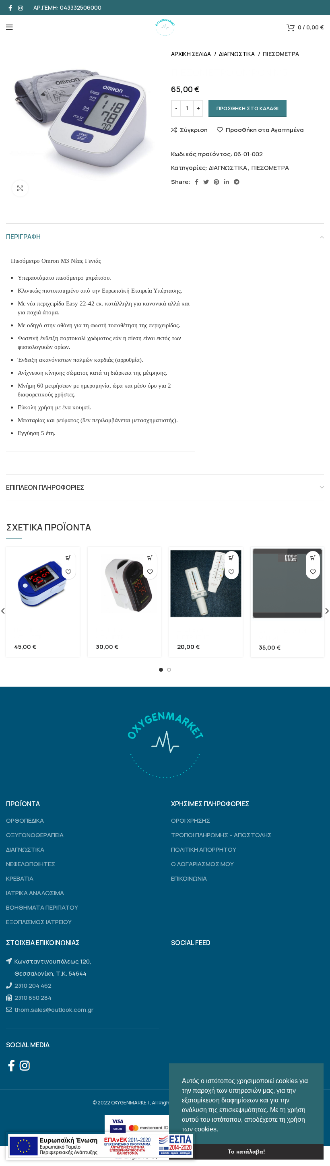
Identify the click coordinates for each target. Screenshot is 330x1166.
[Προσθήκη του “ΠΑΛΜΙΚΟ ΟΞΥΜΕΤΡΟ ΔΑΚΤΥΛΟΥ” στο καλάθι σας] (150, 558)
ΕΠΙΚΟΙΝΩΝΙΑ (189, 878)
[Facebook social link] (10, 7)
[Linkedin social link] (226, 182)
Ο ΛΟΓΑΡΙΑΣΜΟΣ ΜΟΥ (202, 864)
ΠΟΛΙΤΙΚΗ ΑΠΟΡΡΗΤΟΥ (203, 849)
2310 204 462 (33, 985)
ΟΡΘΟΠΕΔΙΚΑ (25, 820)
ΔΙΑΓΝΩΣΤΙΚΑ (237, 54)
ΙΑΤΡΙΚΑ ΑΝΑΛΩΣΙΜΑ (35, 893)
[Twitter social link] (206, 182)
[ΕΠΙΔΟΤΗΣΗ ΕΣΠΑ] (100, 1146)
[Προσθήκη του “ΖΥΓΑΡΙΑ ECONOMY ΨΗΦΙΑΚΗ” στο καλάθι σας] (313, 558)
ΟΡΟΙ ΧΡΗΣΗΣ (190, 820)
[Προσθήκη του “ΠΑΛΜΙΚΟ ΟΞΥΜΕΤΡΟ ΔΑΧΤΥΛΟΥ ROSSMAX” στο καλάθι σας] (69, 558)
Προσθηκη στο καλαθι (247, 108)
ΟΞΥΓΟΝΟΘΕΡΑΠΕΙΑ (35, 835)
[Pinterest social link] (216, 182)
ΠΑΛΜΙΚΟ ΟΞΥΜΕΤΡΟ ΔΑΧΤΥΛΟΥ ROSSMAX (30, 640)
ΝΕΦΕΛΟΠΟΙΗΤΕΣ (30, 864)
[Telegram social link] (236, 182)
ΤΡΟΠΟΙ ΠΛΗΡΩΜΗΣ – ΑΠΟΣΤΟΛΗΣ (221, 835)
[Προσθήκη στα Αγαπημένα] (69, 572)
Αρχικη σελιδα (191, 54)
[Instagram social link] (20, 7)
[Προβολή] (20, 188)
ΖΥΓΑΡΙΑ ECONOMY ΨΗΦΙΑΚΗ (286, 634)
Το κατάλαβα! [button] (246, 1151)
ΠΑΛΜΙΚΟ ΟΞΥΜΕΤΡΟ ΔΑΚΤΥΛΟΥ (112, 636)
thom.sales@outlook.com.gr (53, 1009)
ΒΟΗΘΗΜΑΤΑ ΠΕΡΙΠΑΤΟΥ (42, 907)
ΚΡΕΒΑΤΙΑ (19, 878)
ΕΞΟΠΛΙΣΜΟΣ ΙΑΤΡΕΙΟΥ (39, 922)
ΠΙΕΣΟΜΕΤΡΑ (281, 54)
